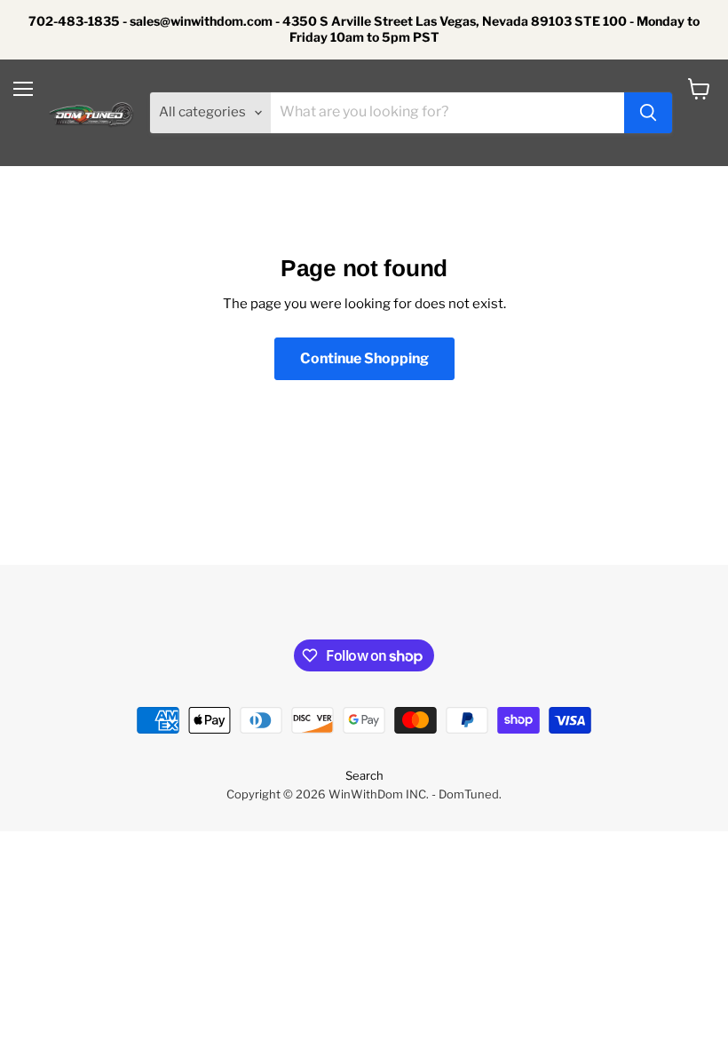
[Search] (648, 112)
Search (364, 775)
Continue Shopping (364, 358)
